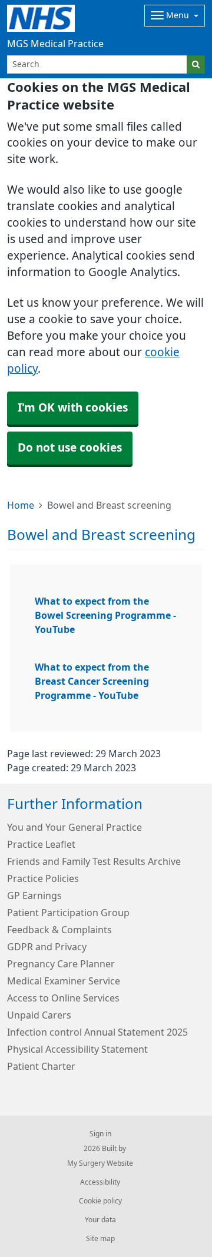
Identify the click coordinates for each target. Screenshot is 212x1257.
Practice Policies (43, 878)
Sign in (100, 1133)
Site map (100, 1238)
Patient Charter (41, 1066)
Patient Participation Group (68, 912)
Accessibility (100, 1182)
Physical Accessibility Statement (77, 1049)
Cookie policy (100, 1201)
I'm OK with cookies (73, 407)
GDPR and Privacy (47, 946)
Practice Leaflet (41, 844)
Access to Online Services (63, 998)
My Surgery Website (100, 1163)
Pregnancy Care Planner (61, 964)
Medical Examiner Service (63, 981)
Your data (100, 1219)
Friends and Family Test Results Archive (94, 861)
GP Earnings (34, 895)
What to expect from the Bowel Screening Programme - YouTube (105, 615)
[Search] (196, 64)
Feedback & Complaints (59, 929)
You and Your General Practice (74, 827)
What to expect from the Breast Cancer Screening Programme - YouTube (92, 681)
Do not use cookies (70, 447)
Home (20, 505)
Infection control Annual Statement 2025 (97, 1032)
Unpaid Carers (39, 1015)
